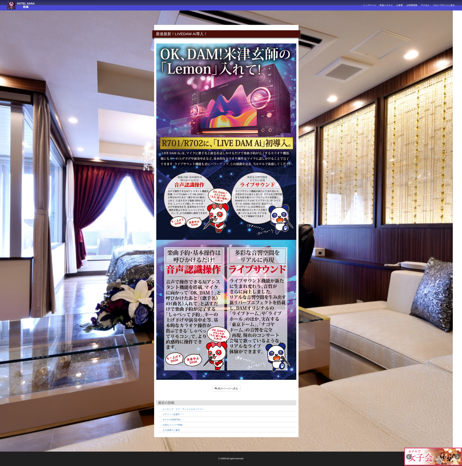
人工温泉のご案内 (171, 430)
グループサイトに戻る (444, 5)
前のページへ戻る (227, 388)
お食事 (399, 5)
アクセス (425, 5)
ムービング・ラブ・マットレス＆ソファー (183, 409)
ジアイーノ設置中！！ (173, 414)
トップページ (369, 5)
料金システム (386, 5)
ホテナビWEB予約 (171, 419)
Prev (409, 457)
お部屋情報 (411, 5)
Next (457, 457)
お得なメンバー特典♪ (173, 425)
